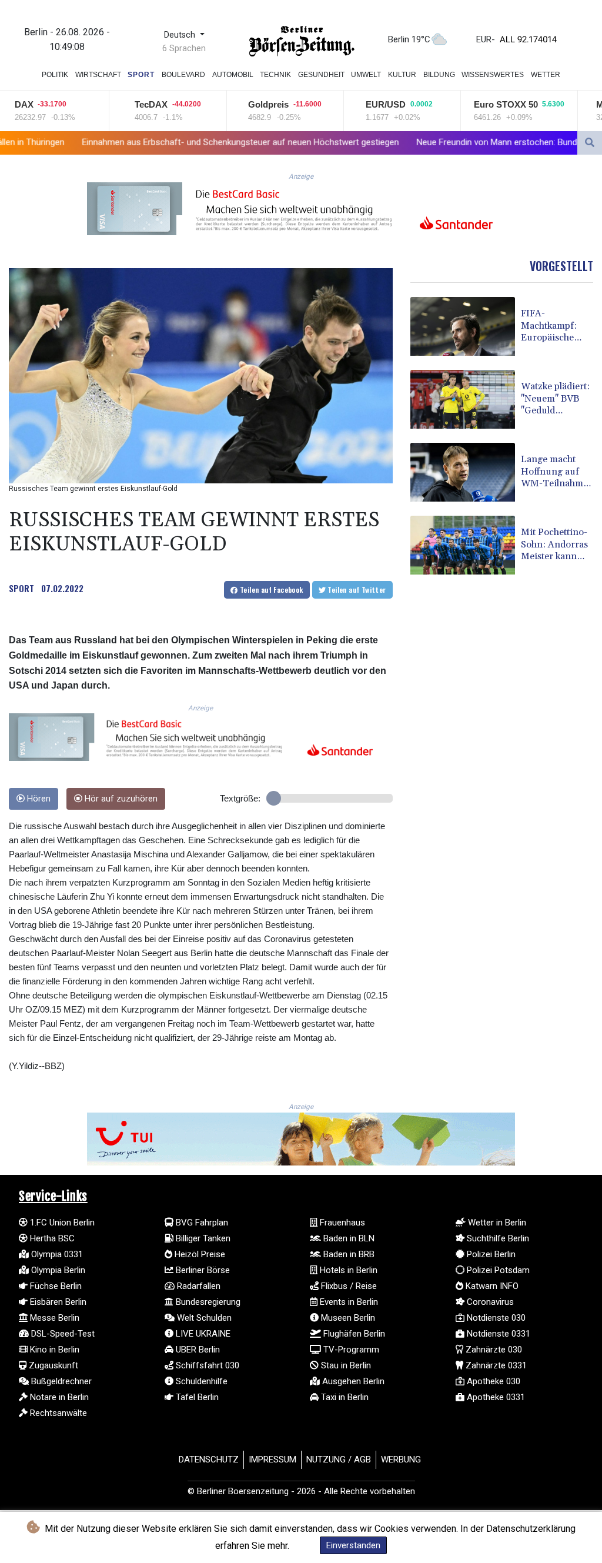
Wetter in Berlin (496, 1222)
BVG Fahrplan (200, 1222)
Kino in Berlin (53, 1349)
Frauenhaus (341, 1222)
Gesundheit (321, 75)
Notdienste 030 (495, 1317)
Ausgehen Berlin (352, 1381)
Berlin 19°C (409, 39)
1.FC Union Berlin (61, 1222)
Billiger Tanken (201, 1238)
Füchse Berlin (55, 1286)
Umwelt (366, 75)
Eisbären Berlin (57, 1302)
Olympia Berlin (57, 1270)
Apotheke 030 (492, 1381)
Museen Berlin (347, 1317)
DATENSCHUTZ (209, 1459)
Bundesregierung (206, 1302)
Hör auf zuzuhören (120, 799)
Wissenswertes (492, 75)
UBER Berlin (196, 1349)
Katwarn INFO (491, 1286)
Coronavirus (489, 1302)
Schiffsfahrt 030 (206, 1365)
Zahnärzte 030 (492, 1349)
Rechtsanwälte (57, 1413)
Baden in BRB (347, 1254)
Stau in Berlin (345, 1365)
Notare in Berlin (58, 1397)
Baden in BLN (347, 1238)
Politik (55, 75)
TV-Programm (350, 1349)
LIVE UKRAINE (201, 1333)
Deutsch (181, 35)
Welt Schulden (203, 1317)
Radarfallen (197, 1286)
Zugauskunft (52, 1365)
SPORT (21, 588)
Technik (275, 75)
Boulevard (183, 75)
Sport (141, 75)
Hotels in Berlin (347, 1270)
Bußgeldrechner (60, 1381)
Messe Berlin (53, 1317)
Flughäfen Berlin (353, 1333)
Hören (38, 799)
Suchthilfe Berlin (496, 1238)
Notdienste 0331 (497, 1333)
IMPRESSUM (272, 1459)
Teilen (270, 590)
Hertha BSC (51, 1238)
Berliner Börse (201, 1270)
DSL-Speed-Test (62, 1333)
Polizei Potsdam (497, 1270)
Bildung (439, 75)
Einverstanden (353, 1545)
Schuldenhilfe (200, 1381)
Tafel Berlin (196, 1397)
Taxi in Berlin (344, 1397)
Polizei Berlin (490, 1254)
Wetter (545, 75)
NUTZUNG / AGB (338, 1459)
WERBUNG (401, 1459)
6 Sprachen (184, 48)
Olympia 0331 (56, 1254)
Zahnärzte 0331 (495, 1365)
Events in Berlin (347, 1302)
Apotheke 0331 (494, 1397)
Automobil (232, 75)
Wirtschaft (98, 75)
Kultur (402, 75)
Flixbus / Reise (348, 1286)
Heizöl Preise (198, 1254)
